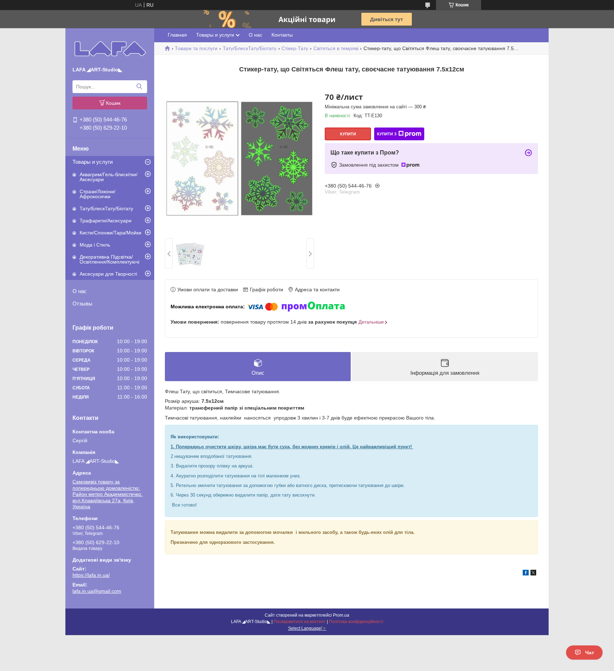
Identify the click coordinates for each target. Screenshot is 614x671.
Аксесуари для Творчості (108, 274)
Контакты (282, 35)
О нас (79, 291)
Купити (348, 134)
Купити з (387, 134)
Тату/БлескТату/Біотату (106, 208)
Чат (589, 652)
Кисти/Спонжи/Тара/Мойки (110, 233)
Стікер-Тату (294, 48)
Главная (177, 35)
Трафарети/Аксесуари (105, 220)
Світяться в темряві (336, 48)
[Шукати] (139, 86)
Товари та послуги (196, 48)
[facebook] (526, 574)
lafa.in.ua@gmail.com (96, 591)
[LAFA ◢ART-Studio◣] (110, 49)
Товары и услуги (92, 162)
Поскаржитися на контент (300, 621)
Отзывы (82, 304)
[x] (533, 574)
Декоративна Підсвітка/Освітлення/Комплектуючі (109, 259)
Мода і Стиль (95, 245)
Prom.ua (341, 615)
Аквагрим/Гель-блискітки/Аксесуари (109, 177)
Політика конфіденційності (356, 621)
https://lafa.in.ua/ (91, 575)
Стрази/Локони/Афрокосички (97, 194)
